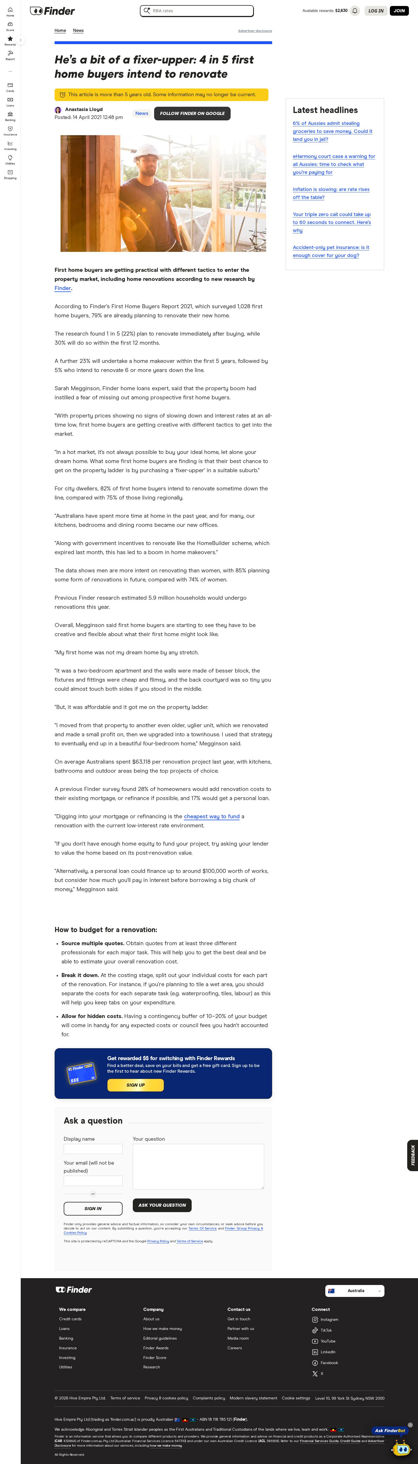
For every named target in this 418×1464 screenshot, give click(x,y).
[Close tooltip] (410, 1425)
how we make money (166, 1445)
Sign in (93, 1208)
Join (399, 11)
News (78, 30)
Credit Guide (350, 1441)
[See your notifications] (355, 11)
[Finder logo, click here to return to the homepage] (60, 11)
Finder (63, 288)
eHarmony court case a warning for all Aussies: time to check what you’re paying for (334, 164)
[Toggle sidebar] (20, 40)
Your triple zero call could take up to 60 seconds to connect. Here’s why (332, 222)
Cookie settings (296, 1398)
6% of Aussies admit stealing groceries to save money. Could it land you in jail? (333, 131)
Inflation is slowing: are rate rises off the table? (331, 193)
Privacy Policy (158, 1241)
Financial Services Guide (319, 1441)
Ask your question (162, 1205)
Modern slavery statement (253, 1398)
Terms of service (125, 1398)
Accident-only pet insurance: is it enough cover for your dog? (331, 251)
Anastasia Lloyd (84, 109)
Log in (376, 11)
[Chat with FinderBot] (401, 1448)
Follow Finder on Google (192, 113)
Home (60, 30)
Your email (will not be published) (89, 1167)
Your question (149, 1139)
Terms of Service (190, 1241)
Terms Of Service (203, 1228)
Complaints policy (209, 1398)
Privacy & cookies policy (166, 1398)
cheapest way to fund (212, 816)
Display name (79, 1139)
